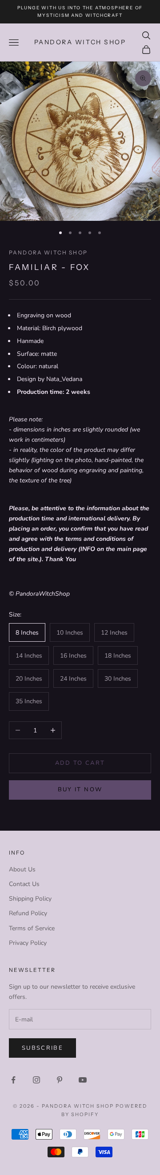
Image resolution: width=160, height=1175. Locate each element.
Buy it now (80, 790)
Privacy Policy (28, 943)
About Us (22, 869)
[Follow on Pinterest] (59, 1079)
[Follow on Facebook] (13, 1079)
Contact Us (24, 884)
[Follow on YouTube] (82, 1079)
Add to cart (80, 763)
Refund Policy (28, 913)
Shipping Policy (30, 898)
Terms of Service (32, 928)
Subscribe (42, 1048)
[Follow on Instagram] (36, 1079)
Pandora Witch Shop (48, 252)
